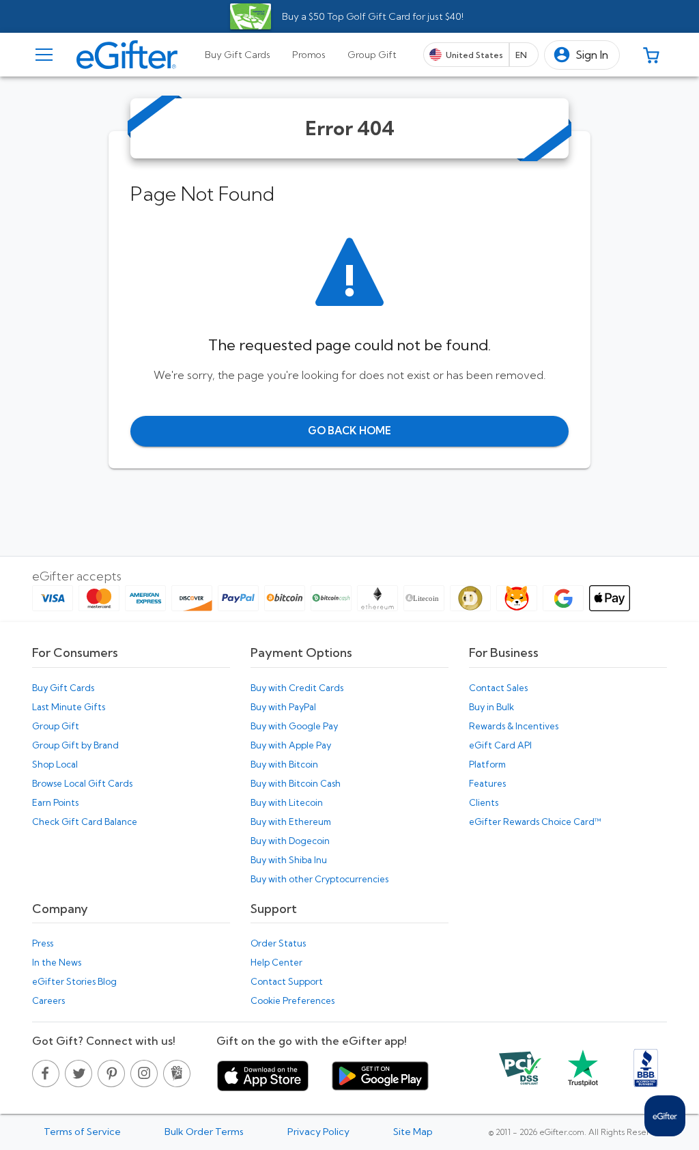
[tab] (237, 54)
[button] (582, 55)
